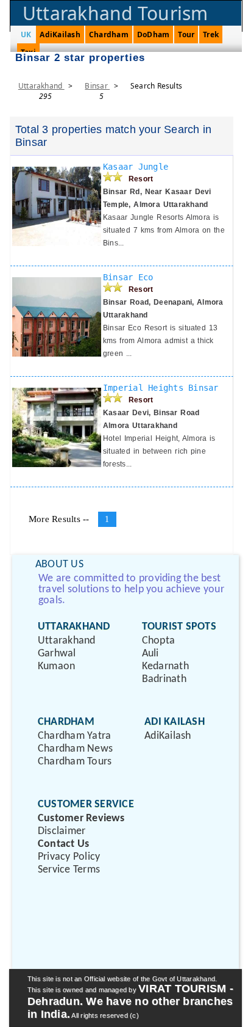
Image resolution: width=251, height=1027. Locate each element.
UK (26, 34)
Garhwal (57, 653)
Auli (150, 653)
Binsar (97, 86)
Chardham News (75, 749)
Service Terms (69, 870)
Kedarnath (165, 666)
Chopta (158, 641)
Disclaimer (61, 831)
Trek (211, 34)
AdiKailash (60, 34)
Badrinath (164, 679)
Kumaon (56, 666)
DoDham (153, 34)
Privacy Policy (69, 857)
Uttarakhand (41, 86)
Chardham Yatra (74, 736)
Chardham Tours (74, 762)
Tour (186, 34)
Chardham (109, 34)
